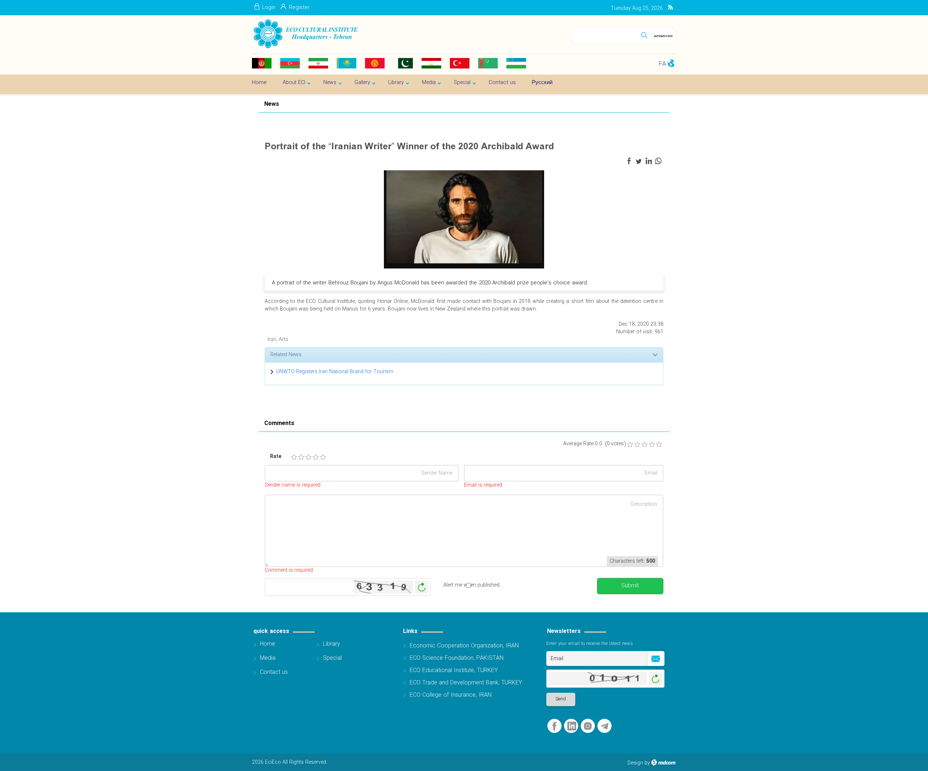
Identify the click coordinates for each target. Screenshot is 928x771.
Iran (272, 339)
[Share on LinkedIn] (648, 161)
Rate (275, 456)
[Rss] (670, 8)
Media (268, 658)
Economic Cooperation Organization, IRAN (464, 645)
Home (267, 644)
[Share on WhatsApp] (658, 161)
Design (635, 763)
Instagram (588, 726)
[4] (315, 457)
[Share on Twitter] (638, 161)
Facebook (554, 726)
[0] (630, 444)
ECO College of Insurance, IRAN (451, 695)
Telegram (604, 726)
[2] (301, 457)
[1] (294, 457)
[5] (323, 457)
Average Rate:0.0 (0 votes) (594, 444)
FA (662, 63)
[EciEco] (305, 34)
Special (332, 658)
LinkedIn (571, 726)
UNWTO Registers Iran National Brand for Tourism (334, 372)
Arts (283, 339)
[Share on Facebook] (629, 161)
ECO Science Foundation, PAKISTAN (457, 658)
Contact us (274, 672)
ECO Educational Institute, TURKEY (454, 670)
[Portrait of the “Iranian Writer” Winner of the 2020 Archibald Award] (464, 219)
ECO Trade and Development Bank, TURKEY (466, 682)
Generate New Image (421, 587)
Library (331, 644)
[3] (308, 457)
